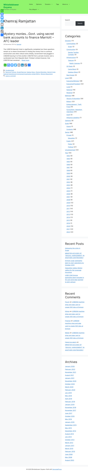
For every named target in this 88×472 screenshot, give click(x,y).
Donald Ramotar (21, 72)
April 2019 (68, 399)
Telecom (71, 60)
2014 (68, 217)
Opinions (39, 4)
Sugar (70, 46)
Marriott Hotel (51, 72)
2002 (68, 182)
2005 (68, 191)
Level (67, 78)
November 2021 (70, 372)
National (69, 90)
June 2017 (68, 413)
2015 (68, 220)
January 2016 (69, 422)
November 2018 (70, 407)
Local (68, 87)
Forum (67, 302)
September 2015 (70, 425)
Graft (68, 115)
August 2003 (69, 460)
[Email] (2, 24)
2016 (68, 223)
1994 (68, 159)
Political (70, 147)
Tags (57, 4)
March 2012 (69, 443)
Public (69, 141)
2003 (68, 185)
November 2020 (70, 381)
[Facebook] (2, 14)
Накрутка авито (70, 342)
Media (67, 333)
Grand (69, 126)
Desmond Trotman (10, 72)
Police (70, 144)
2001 (68, 179)
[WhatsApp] (2, 10)
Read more (25, 60)
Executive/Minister (73, 81)
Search (67, 20)
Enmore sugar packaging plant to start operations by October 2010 (74, 263)
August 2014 (69, 434)
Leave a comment (10, 76)
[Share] (2, 35)
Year (66, 153)
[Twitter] (2, 21)
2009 (68, 203)
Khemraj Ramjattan (41, 72)
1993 (68, 156)
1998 (68, 170)
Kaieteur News (31, 72)
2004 (68, 188)
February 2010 (70, 451)
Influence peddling (73, 118)
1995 (68, 162)
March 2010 (69, 448)
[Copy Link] (2, 31)
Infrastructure (71, 57)
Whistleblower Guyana (11, 6)
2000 (68, 176)
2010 (68, 205)
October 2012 (69, 440)
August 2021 (69, 375)
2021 (68, 229)
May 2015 (68, 428)
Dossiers (47, 4)
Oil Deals (70, 66)
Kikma (67, 311)
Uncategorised (9, 70)
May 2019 (68, 396)
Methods (68, 96)
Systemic (70, 129)
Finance (67, 321)
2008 (68, 200)
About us (65, 4)
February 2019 (70, 401)
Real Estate (70, 75)
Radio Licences (74, 63)
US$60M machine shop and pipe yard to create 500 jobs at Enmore (74, 304)
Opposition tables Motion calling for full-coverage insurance (73, 270)
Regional (69, 93)
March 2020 (69, 387)
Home (31, 4)
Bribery (69, 101)
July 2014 (68, 437)
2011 (68, 208)
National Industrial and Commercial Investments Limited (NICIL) (21, 74)
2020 (68, 226)
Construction (71, 49)
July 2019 (68, 393)
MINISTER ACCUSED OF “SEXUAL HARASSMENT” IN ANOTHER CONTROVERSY (74, 255)
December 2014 (70, 431)
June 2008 (68, 454)
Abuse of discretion (73, 98)
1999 (68, 173)
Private (69, 135)
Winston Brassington (47, 74)
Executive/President (73, 84)
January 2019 (69, 404)
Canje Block (72, 69)
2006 (68, 194)
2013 (68, 214)
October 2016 (70, 416)
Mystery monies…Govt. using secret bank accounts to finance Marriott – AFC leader (28, 37)
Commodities (71, 44)
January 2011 (69, 445)
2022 (68, 232)
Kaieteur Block (73, 72)
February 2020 (70, 390)
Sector (67, 132)
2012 (68, 211)
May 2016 (68, 419)
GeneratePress (57, 469)
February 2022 (70, 369)
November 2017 (70, 410)
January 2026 (70, 366)
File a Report (33, 9)
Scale (67, 123)
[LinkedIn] (2, 28)
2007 (68, 197)
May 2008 (68, 457)
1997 (68, 167)
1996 (68, 164)
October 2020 (70, 384)
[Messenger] (2, 17)
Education (71, 138)
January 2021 (69, 378)
